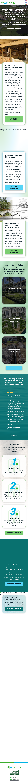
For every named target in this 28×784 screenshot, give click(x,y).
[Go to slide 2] (13, 435)
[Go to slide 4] (16, 435)
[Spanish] (26, 4)
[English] (26, 1)
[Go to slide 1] (11, 435)
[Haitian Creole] (26, 3)
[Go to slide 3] (15, 435)
